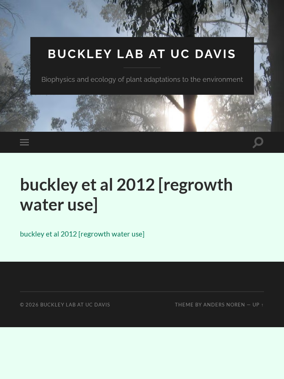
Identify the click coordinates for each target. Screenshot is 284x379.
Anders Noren (224, 305)
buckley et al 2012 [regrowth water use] (82, 233)
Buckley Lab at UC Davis (142, 54)
